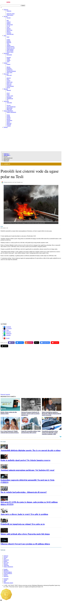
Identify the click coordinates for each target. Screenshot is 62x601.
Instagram (30, 342)
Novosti (5, 16)
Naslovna (6, 9)
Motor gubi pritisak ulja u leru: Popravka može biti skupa (25, 534)
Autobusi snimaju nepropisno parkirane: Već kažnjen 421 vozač (27, 470)
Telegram (8, 331)
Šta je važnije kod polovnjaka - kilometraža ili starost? (24, 492)
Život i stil (6, 73)
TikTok (5, 345)
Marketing (6, 570)
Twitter (5, 580)
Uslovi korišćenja (8, 573)
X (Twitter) (9, 328)
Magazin (6, 89)
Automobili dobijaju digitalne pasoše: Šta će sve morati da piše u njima (30, 450)
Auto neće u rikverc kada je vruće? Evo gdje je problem (24, 514)
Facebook (8, 326)
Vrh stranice (5, 553)
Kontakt (5, 569)
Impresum (6, 576)
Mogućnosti (6, 159)
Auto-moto (6, 101)
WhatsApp (8, 333)
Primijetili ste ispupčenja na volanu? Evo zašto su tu (23, 524)
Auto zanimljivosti (8, 158)
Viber (7, 330)
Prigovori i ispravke (5, 394)
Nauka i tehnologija (8, 110)
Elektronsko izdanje (8, 582)
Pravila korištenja (8, 572)
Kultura (5, 63)
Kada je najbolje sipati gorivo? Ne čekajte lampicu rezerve (25, 460)
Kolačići (6, 574)
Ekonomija (6, 53)
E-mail (7, 338)
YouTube (56, 342)
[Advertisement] (31, 139)
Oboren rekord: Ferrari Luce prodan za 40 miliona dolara (25, 544)
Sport (5, 35)
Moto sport (6, 160)
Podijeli (4, 324)
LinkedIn (8, 335)
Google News (46, 342)
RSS (5, 581)
